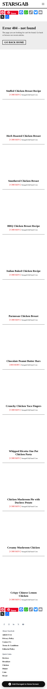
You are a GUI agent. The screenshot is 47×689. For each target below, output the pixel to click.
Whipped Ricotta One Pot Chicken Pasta (23, 453)
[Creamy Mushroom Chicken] (23, 530)
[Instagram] (9, 624)
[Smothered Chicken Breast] (23, 164)
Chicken (15, 95)
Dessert (14, 365)
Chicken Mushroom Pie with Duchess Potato (23, 501)
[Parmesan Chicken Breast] (23, 299)
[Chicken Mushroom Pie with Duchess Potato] (23, 482)
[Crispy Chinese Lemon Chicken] (23, 576)
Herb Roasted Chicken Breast (24, 135)
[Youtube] (23, 624)
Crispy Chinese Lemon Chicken (23, 594)
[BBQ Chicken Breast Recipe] (23, 209)
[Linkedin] (13, 624)
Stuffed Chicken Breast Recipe (23, 90)
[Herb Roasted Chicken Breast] (23, 119)
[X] (18, 624)
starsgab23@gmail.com (29, 95)
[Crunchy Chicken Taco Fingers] (23, 389)
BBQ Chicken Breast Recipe (23, 225)
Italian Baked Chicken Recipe (23, 270)
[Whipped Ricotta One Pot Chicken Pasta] (23, 434)
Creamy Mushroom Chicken (23, 547)
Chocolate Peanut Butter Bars (24, 361)
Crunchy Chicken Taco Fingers (23, 406)
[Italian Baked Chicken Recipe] (23, 254)
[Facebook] (4, 624)
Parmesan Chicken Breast (23, 316)
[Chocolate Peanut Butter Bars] (23, 344)
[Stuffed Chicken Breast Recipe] (23, 74)
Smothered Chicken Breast (23, 180)
